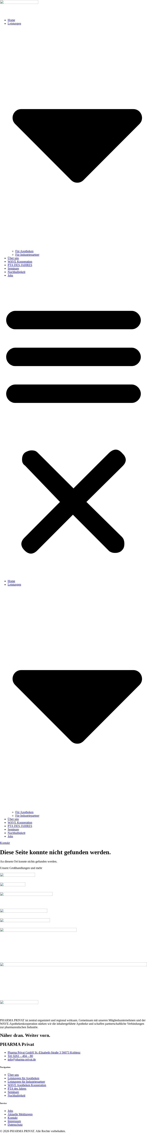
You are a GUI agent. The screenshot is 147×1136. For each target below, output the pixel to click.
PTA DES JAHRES (20, 265)
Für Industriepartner (27, 254)
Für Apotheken (24, 251)
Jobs (10, 275)
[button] (73, 428)
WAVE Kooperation (20, 261)
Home (11, 20)
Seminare (13, 268)
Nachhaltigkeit (16, 271)
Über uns (13, 258)
